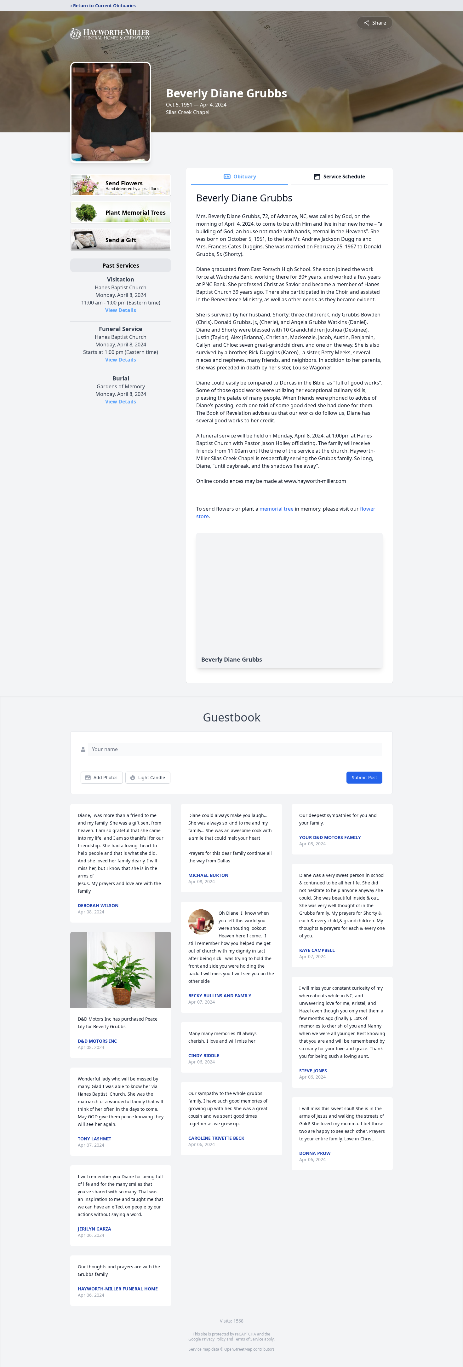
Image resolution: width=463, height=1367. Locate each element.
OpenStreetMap (238, 1349)
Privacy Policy (214, 1339)
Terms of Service (248, 1339)
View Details (120, 310)
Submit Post (364, 777)
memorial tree (277, 508)
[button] (121, 970)
